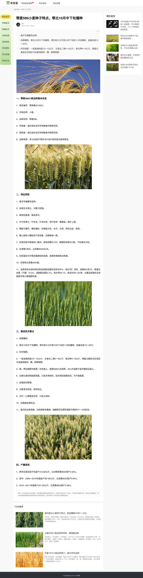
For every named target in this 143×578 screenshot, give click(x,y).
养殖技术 (5, 23)
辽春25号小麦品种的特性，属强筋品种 (62, 533)
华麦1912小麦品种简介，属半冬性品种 (62, 552)
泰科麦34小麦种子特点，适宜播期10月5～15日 (66, 513)
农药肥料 (5, 48)
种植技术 (5, 29)
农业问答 (56, 3)
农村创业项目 (26, 3)
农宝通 (22, 9)
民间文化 (5, 60)
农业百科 (42, 3)
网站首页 (5, 16)
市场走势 (5, 35)
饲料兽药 (5, 41)
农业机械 (5, 54)
